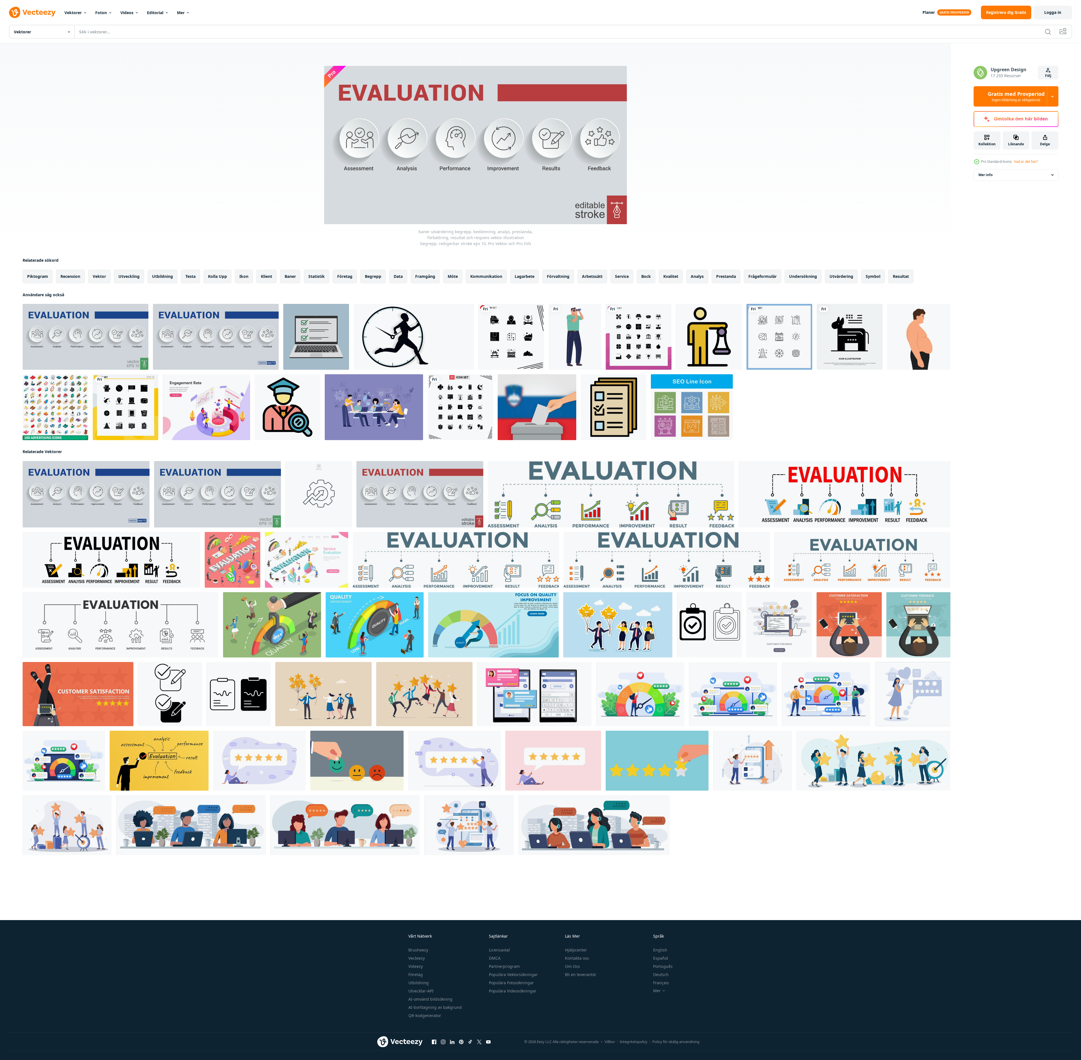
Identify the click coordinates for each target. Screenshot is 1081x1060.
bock (646, 276)
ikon (243, 276)
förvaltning (558, 276)
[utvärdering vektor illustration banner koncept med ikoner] (111, 560)
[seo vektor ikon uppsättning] (692, 407)
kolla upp (217, 276)
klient (266, 276)
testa (190, 276)
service (622, 276)
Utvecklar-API (421, 991)
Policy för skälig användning (675, 1041)
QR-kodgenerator (424, 1015)
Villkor (610, 1041)
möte (453, 276)
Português (663, 966)
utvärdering (841, 276)
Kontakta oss (577, 958)
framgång (425, 276)
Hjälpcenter (576, 950)
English (660, 950)
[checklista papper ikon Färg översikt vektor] (613, 407)
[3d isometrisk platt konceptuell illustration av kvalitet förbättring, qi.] (272, 624)
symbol (873, 276)
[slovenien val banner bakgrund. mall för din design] (537, 407)
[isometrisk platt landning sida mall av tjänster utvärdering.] (306, 560)
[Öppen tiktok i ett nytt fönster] (470, 1042)
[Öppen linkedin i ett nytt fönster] (452, 1042)
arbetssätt (592, 276)
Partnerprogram (504, 966)
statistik (316, 276)
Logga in (1052, 12)
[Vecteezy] (32, 12)
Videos (126, 12)
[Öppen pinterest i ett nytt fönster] (461, 1042)
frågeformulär (762, 276)
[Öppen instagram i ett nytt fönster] (443, 1042)
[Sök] (1048, 31)
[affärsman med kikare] (575, 337)
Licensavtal (499, 950)
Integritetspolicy (633, 1041)
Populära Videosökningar (512, 991)
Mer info (985, 174)
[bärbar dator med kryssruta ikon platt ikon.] (316, 337)
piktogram (37, 276)
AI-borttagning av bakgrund (435, 1007)
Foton (101, 12)
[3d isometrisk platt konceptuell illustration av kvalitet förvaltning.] (375, 624)
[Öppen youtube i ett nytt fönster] (488, 1042)
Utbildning (418, 982)
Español (660, 958)
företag (344, 276)
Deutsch (661, 974)
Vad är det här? (1026, 161)
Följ (1048, 75)
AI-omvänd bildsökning (430, 999)
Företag (415, 974)
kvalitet (670, 276)
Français (661, 982)
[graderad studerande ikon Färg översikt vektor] (287, 407)
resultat (901, 276)
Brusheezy (418, 950)
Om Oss (572, 966)
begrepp (373, 276)
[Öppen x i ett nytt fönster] (479, 1042)
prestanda (726, 276)
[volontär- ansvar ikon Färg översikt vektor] (709, 337)
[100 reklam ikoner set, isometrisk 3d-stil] (55, 407)
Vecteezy (416, 958)
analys (697, 276)
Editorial (155, 12)
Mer (181, 12)
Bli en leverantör (580, 974)
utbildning (162, 276)
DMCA (495, 958)
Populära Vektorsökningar (513, 974)
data (398, 276)
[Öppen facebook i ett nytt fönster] (434, 1042)
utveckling (129, 276)
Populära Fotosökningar (511, 982)
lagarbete (524, 276)
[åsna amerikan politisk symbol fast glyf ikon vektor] (850, 337)
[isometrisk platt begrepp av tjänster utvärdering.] (232, 560)
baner (290, 276)
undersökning (803, 276)
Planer (928, 12)
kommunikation (486, 276)
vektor (99, 276)
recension (70, 276)
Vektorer (73, 12)
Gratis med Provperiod (1016, 96)
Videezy (415, 966)
